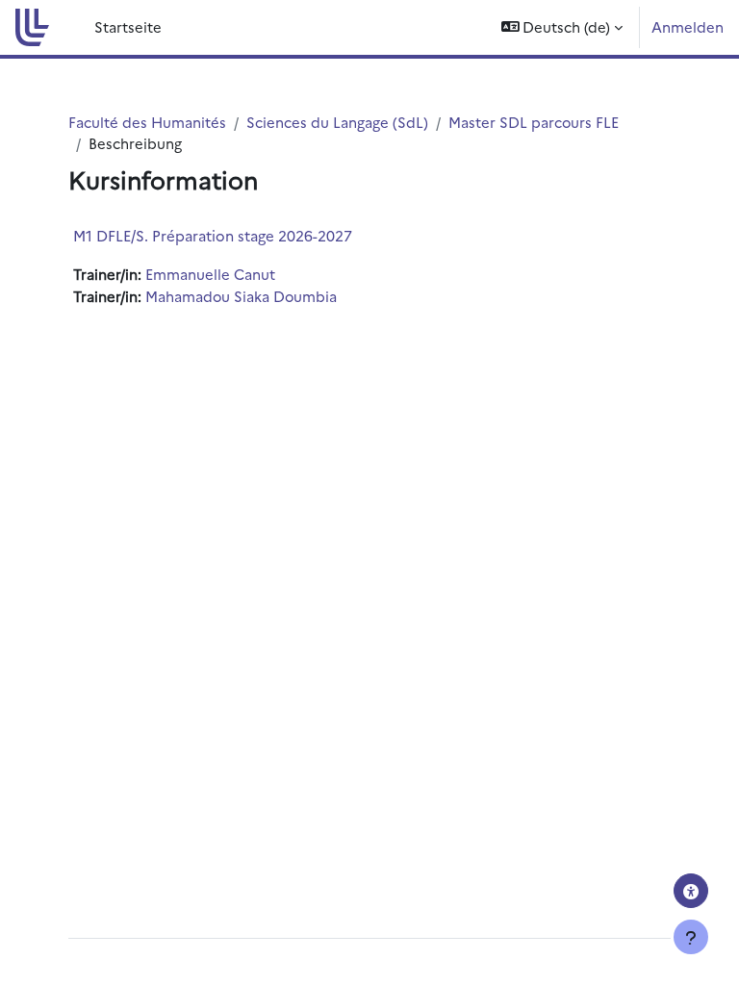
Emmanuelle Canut (210, 274)
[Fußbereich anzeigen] (691, 937)
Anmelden (687, 26)
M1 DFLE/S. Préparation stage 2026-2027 (212, 235)
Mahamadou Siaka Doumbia (241, 296)
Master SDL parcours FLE (533, 122)
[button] (562, 27)
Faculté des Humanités (147, 122)
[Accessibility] (691, 890)
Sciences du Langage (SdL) (337, 122)
